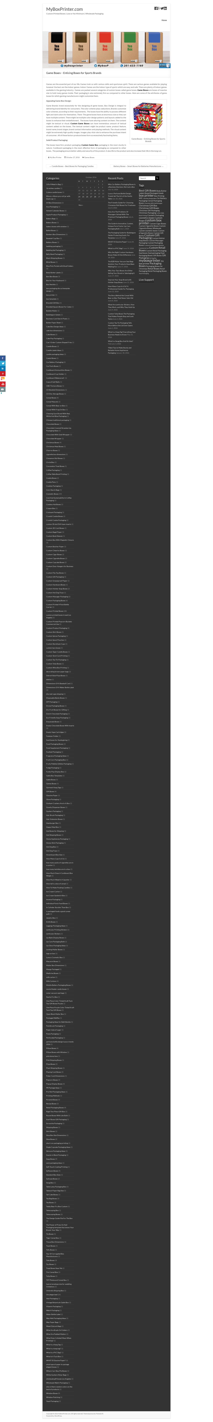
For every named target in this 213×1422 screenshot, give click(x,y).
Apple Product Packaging (56, 215)
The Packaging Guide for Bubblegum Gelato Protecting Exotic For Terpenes (122, 235)
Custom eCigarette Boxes (151, 231)
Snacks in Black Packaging (56, 1155)
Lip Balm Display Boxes (55, 938)
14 (95, 190)
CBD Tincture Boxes (54, 386)
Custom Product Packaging (56, 628)
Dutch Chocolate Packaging (56, 714)
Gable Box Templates (54, 776)
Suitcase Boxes (51, 1179)
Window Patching (53, 1397)
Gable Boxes (51, 780)
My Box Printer (56, 157)
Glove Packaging (52, 799)
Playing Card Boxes (53, 1072)
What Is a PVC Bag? (53, 1352)
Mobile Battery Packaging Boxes (58, 985)
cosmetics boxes (146, 217)
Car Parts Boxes (52, 366)
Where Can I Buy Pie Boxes (56, 1371)
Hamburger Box (52, 823)
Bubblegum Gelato (53, 315)
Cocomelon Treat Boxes (55, 466)
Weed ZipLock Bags (53, 1326)
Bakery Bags (50, 218)
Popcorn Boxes (52, 1080)
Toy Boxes (50, 1264)
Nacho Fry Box (52, 997)
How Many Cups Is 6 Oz (55, 859)
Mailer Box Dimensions (55, 965)
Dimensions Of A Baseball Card (58, 683)
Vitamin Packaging (53, 1306)
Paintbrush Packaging (54, 1026)
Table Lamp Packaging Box (56, 1187)
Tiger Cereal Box (52, 1238)
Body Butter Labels (53, 272)
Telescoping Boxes (53, 1214)
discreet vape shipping (54, 694)
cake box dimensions (54, 330)
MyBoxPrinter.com (64, 9)
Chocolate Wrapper (53, 438)
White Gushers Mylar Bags (56, 1375)
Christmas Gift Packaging (149, 210)
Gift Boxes (50, 791)
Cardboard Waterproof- (55, 378)
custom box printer (150, 221)
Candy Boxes (51, 358)
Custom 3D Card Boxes (55, 528)
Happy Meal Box (52, 827)
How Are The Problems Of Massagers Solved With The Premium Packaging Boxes (118, 214)
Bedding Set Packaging (54, 250)
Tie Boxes (49, 1234)
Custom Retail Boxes (152, 249)
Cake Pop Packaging (54, 338)
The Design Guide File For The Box (59, 1218)
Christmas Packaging (147, 213)
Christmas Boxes (52, 442)
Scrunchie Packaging (54, 1123)
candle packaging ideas (55, 354)
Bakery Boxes (51, 222)
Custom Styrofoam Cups (55, 644)
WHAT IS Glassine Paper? (56, 1360)
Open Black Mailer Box (55, 1014)
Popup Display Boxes (54, 1084)
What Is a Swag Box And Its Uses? (120, 341)
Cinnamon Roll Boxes (54, 458)
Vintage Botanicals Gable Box (57, 1302)
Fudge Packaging (52, 768)
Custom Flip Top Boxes (55, 573)
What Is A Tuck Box (53, 1356)
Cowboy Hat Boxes (53, 504)
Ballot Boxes (51, 230)
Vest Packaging (52, 1298)
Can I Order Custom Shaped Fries (59, 342)
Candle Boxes (51, 346)
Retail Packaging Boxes (55, 1108)
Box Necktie (50, 284)
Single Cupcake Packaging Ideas (58, 1147)
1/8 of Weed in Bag (53, 184)
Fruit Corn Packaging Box (56, 760)
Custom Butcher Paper (55, 546)
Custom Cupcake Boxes (55, 562)
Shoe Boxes (50, 1139)
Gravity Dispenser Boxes (55, 807)
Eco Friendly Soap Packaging (57, 718)
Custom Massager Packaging (57, 597)
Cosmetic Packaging (155, 215)
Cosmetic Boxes (52, 494)
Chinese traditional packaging (57, 420)
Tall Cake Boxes (52, 1195)
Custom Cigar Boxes (54, 554)
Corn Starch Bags (52, 490)
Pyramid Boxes (52, 1100)
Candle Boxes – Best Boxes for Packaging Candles (71, 166)
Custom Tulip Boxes (53, 664)
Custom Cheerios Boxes (55, 550)
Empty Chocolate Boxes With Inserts (60, 726)
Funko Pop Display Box (55, 772)
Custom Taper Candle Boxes (57, 652)
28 (95, 197)
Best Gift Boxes (147, 190)
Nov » (81, 205)
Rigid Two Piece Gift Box (55, 1111)
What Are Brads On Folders (56, 1330)
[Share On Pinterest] (3, 373)
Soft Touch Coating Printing (56, 1167)
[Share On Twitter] (3, 363)
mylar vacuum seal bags (55, 993)
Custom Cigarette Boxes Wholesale (152, 227)
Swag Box (49, 1183)
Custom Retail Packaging (156, 251)
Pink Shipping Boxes (54, 1060)
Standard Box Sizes (53, 1175)
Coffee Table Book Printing (56, 474)
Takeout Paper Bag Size (55, 1191)
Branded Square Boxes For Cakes (58, 307)
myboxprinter (149, 260)
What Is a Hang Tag (53, 1345)
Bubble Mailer (51, 311)
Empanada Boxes (52, 722)
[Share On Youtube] (3, 384)
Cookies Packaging (53, 486)
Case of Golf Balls (53, 382)
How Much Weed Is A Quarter (57, 880)
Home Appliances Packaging (57, 839)
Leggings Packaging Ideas (55, 926)
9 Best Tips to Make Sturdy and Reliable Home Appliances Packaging (119, 350)
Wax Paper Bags (52, 1322)
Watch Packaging (52, 1310)
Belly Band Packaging (54, 254)
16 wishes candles (53, 188)
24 (79, 197)
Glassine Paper (52, 795)
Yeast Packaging (52, 1401)
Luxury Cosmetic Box (54, 957)
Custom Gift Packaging (55, 577)
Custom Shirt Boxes (53, 632)
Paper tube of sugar (53, 1030)
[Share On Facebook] (3, 358)
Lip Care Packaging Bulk (55, 942)
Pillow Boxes (51, 1048)
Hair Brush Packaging (54, 815)
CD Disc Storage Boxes (55, 394)
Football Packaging (53, 752)
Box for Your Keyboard (55, 280)
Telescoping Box (52, 1210)
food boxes (143, 253)
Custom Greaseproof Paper (56, 581)
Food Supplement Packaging (57, 748)
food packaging (154, 253)
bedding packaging (53, 246)
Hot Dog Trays (51, 851)
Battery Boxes (51, 242)
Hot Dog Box (51, 847)
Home (164, 20)
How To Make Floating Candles (58, 888)
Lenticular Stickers (53, 934)
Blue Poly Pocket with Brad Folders (59, 266)
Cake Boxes (50, 334)
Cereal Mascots (52, 402)
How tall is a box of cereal (56, 884)
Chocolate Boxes (52, 424)
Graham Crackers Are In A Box (58, 803)
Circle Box (50, 462)
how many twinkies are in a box (58, 869)
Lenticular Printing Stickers (56, 930)
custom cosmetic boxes (148, 230)
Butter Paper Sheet (53, 323)
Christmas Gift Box (148, 205)
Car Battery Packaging (54, 362)
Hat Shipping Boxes (53, 835)
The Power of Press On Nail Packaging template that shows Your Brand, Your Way (60, 1227)
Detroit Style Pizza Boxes (55, 675)
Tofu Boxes (50, 1250)
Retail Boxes (154, 268)
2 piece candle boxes (54, 192)
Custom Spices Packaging (56, 636)
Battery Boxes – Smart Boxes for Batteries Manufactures (139, 166)
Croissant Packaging (54, 512)
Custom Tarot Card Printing (56, 656)
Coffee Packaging (53, 470)
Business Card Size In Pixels (56, 319)
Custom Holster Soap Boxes (56, 589)
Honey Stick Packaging (54, 843)
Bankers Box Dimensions (55, 234)
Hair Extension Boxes (54, 819)
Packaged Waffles (53, 1018)
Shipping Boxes (52, 1127)
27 (91, 197)
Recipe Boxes (51, 1104)
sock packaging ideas (54, 1163)
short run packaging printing (57, 1143)
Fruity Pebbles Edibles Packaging (58, 764)
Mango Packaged (52, 969)
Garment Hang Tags (53, 787)
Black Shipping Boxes (54, 258)
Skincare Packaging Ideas (55, 1151)
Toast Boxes (50, 1246)
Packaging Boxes (150, 264)
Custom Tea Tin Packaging (56, 660)
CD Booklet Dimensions (55, 390)
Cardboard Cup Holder (55, 374)
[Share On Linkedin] (3, 368)
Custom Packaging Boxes (55, 600)
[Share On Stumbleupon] (3, 378)
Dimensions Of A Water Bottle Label (60, 687)
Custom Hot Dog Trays (55, 593)
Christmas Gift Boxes (149, 208)
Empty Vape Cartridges (55, 732)
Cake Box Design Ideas (54, 327)
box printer (50, 295)
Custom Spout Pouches (55, 640)
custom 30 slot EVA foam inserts (58, 524)
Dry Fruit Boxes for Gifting (56, 710)
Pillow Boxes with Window (56, 1052)
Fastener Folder (52, 736)
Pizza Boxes (50, 1064)
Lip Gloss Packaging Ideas (56, 945)
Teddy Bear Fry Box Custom (56, 1206)
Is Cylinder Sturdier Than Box (57, 907)
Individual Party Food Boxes (57, 903)
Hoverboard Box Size (54, 855)
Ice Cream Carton (53, 891)
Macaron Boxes (52, 961)
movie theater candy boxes (56, 989)
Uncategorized (51, 1294)
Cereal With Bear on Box (55, 406)
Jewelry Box (50, 918)
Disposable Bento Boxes (55, 698)
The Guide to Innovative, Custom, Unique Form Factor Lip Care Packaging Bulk (120, 226)
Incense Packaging (53, 899)
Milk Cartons (51, 981)
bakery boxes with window (56, 226)
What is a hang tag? (53, 1348)
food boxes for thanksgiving (56, 740)
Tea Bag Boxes (51, 1198)
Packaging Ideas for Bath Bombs (58, 1022)
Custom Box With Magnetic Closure (60, 540)
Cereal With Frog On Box (55, 410)
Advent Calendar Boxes (55, 211)
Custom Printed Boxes (54, 611)
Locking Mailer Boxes (54, 949)
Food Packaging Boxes (54, 744)
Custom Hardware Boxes (55, 585)
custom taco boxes (53, 648)
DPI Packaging (51, 702)
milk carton (50, 977)
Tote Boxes (50, 1260)
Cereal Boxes (51, 398)
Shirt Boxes (50, 1131)
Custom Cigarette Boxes (55, 558)
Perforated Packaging (54, 1038)
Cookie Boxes (51, 478)
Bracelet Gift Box (52, 303)
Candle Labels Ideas (53, 350)
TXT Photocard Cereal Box (56, 1280)
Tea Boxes (50, 1202)
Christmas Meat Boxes (54, 446)
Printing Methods (53, 1096)
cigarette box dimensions (55, 454)
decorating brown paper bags (57, 672)
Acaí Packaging (52, 207)
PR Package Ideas (52, 1088)
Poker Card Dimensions (55, 1076)
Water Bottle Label (53, 1314)
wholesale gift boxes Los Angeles (58, 1379)
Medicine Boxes (52, 973)
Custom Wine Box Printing (56, 668)
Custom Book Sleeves (54, 536)
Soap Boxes (50, 1159)
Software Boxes (52, 1171)
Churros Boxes (52, 450)
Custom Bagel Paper (54, 532)
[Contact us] (3, 389)
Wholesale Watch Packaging (57, 1383)
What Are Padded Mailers (56, 1334)
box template (51, 299)
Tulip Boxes (50, 1276)
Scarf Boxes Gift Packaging (56, 1119)
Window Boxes (52, 1393)
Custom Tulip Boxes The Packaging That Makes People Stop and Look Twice (121, 316)
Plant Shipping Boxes (54, 1068)
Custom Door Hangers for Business (59, 566)
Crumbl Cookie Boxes (54, 516)
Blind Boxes (50, 262)
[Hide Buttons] (1, 393)
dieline (48, 679)
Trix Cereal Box (52, 1272)
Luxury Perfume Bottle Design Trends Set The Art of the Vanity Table (120, 196)
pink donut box (52, 1056)
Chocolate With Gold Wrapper (58, 435)
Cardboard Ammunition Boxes (58, 370)
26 (87, 197)
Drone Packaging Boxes (55, 706)
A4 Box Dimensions (53, 203)
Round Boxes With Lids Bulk (57, 1115)
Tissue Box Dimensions (55, 1242)
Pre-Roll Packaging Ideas (55, 1092)
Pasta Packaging (52, 1034)
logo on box (50, 953)
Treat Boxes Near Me (54, 1268)
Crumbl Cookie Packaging (56, 520)
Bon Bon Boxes (52, 276)
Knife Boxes (50, 922)
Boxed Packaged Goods (154, 193)
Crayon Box (50, 508)
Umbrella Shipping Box (55, 1291)
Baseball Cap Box (52, 238)
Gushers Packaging (53, 811)
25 (83, 197)
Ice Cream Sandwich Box (55, 895)
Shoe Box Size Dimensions (56, 1135)
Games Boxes (89, 157)
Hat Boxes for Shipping (55, 831)
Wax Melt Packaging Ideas (56, 1318)
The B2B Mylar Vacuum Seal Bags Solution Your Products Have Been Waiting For (121, 264)
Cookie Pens (51, 482)
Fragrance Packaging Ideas (56, 756)
